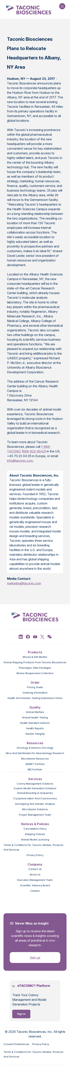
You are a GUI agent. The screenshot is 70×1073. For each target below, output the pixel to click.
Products (35, 652)
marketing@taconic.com (24, 583)
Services (35, 779)
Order (35, 682)
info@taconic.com (20, 461)
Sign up (35, 957)
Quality (35, 707)
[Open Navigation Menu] (62, 6)
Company (35, 864)
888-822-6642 (34, 451)
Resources (35, 743)
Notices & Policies (35, 824)
